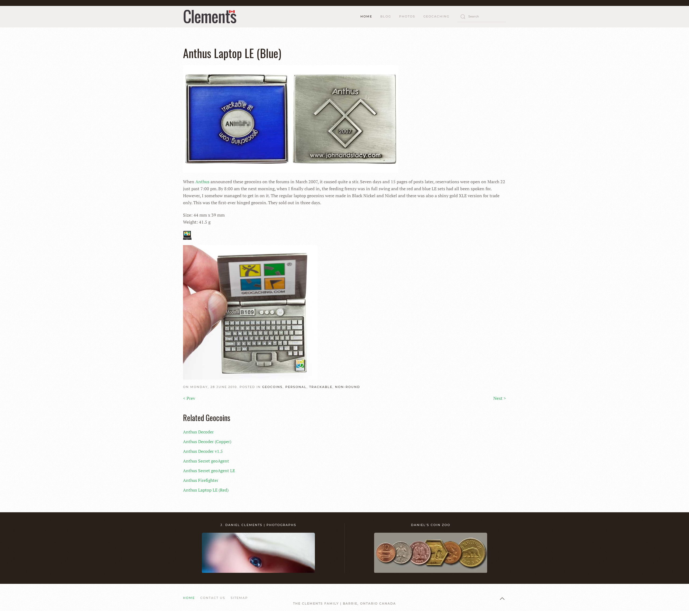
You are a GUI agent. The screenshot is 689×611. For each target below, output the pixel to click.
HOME (366, 16)
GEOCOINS (272, 387)
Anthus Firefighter (200, 480)
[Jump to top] (502, 598)
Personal (296, 387)
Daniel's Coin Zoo (430, 525)
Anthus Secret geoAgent (206, 461)
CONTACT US (212, 598)
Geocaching (436, 16)
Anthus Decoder (198, 432)
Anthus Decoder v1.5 (203, 451)
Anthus (202, 182)
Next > (499, 398)
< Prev (189, 398)
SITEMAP (239, 598)
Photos (407, 16)
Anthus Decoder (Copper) (207, 441)
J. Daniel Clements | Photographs (258, 525)
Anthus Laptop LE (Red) (206, 490)
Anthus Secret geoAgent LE (209, 471)
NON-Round (347, 387)
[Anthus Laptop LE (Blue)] (290, 118)
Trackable (320, 387)
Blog (385, 16)
